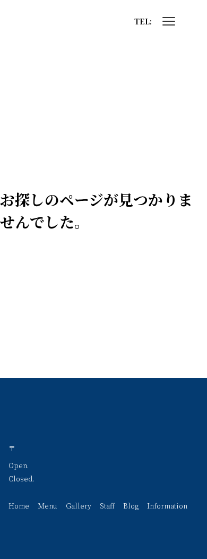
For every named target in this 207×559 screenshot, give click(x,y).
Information (167, 506)
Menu (47, 506)
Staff (107, 506)
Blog (131, 506)
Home (18, 506)
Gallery (78, 506)
